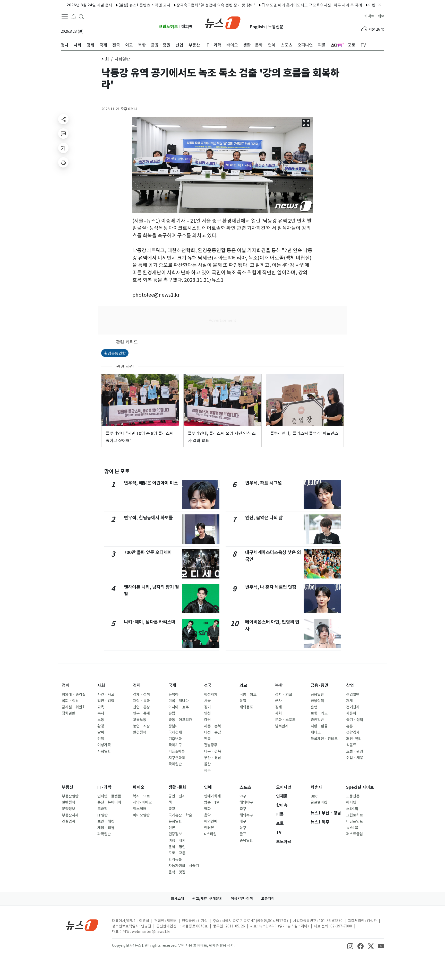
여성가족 (104, 745)
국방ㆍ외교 (247, 694)
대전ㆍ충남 (212, 732)
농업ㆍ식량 (141, 726)
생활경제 (353, 732)
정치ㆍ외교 (283, 694)
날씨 (100, 732)
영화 (207, 808)
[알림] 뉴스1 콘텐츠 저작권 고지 (125, 5)
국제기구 (175, 745)
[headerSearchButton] (81, 16)
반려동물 (175, 859)
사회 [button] (105, 59)
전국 (208, 685)
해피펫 (187, 26)
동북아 (173, 694)
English (257, 27)
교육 (100, 707)
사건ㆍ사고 (105, 694)
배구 (242, 821)
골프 (242, 834)
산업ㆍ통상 (141, 707)
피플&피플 (176, 751)
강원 (207, 719)
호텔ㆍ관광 (354, 751)
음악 (207, 815)
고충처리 (268, 898)
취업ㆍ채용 (354, 758)
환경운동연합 (115, 353)
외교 (243, 685)
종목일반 (246, 840)
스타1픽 (352, 808)
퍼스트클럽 (354, 834)
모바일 (102, 808)
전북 (207, 738)
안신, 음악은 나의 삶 (264, 518)
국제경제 (175, 732)
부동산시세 (70, 815)
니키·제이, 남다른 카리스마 (149, 622)
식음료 (351, 745)
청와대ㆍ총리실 (73, 694)
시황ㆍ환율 (319, 726)
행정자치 (210, 694)
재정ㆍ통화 (141, 700)
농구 (242, 828)
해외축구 (246, 815)
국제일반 (175, 764)
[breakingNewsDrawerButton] (73, 16)
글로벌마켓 (319, 802)
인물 (100, 738)
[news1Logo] (82, 925)
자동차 (351, 713)
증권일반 (317, 719)
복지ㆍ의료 (141, 796)
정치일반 (68, 713)
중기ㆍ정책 (354, 719)
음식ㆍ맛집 (176, 872)
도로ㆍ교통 (176, 853)
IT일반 (102, 815)
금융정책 (317, 700)
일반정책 (68, 802)
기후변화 (175, 738)
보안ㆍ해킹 (105, 821)
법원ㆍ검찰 (105, 700)
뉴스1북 (352, 828)
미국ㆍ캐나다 (178, 700)
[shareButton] (63, 119)
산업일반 (353, 694)
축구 (242, 808)
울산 (207, 764)
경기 (207, 707)
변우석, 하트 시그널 (263, 483)
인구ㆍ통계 (141, 713)
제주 (207, 770)
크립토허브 (168, 26)
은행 (314, 707)
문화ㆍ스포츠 (285, 719)
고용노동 (139, 719)
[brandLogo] (222, 22)
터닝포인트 (354, 821)
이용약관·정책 (242, 898)
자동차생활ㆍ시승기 (183, 865)
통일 (242, 700)
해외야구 (246, 802)
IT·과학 (104, 787)
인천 (207, 713)
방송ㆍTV (211, 802)
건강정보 (175, 834)
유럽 (171, 713)
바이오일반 (141, 815)
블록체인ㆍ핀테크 (324, 738)
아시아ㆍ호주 (178, 707)
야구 (242, 796)
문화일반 (175, 821)
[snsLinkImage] (350, 946)
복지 (100, 713)
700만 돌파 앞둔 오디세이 (148, 552)
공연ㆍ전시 (176, 796)
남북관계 (281, 726)
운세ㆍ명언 (176, 847)
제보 (381, 16)
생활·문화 (177, 787)
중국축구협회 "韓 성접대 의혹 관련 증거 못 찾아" (196, 5)
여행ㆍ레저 (176, 840)
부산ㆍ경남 (212, 758)
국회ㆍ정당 (70, 700)
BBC (314, 796)
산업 (350, 685)
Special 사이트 (360, 787)
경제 (137, 685)
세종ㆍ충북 (212, 726)
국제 (172, 685)
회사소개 (177, 898)
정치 (66, 685)
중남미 (173, 726)
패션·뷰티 (354, 738)
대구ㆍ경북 (212, 751)
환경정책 (139, 732)
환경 (100, 726)
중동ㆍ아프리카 (180, 719)
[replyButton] (63, 133)
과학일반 (104, 834)
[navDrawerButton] (65, 17)
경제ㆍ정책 (141, 694)
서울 (207, 700)
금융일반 (317, 694)
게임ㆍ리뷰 (105, 828)
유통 (349, 726)
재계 (349, 700)
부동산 (67, 787)
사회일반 (104, 751)
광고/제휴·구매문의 (207, 898)
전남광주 (210, 745)
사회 (101, 685)
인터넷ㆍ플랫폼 (109, 796)
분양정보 (68, 808)
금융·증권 (319, 685)
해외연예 (210, 821)
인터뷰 (209, 828)
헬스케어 (139, 808)
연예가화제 (212, 796)
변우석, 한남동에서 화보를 (148, 518)
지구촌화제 (176, 758)
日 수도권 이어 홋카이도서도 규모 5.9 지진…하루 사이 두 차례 (292, 5)
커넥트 (369, 16)
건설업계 (68, 821)
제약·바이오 (142, 802)
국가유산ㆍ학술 (180, 815)
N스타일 (210, 834)
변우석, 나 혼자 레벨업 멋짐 (270, 587)
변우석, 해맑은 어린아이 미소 (151, 483)
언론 (171, 828)
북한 (279, 685)
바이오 (138, 787)
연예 (208, 787)
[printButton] (63, 162)
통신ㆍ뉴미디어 (109, 802)
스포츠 (245, 787)
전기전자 (353, 707)
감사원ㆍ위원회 (73, 707)
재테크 (316, 732)
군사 (278, 700)
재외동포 (246, 707)
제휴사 (316, 787)
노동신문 (276, 27)
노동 (100, 719)
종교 (171, 808)
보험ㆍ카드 (319, 713)
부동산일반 (70, 796)
